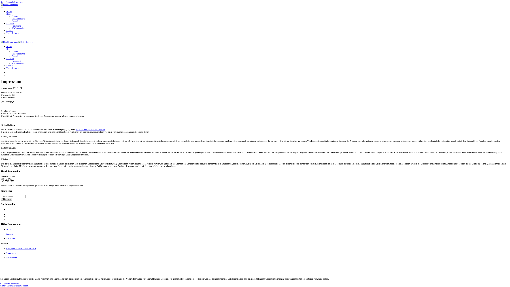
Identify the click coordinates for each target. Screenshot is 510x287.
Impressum (23, 286)
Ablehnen (15, 283)
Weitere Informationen (9, 286)
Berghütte (16, 21)
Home (9, 11)
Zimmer (15, 16)
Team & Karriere (13, 33)
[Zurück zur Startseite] (9, 4)
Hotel (8, 14)
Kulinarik (10, 23)
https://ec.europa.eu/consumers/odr (90, 129)
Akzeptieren (5, 283)
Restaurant (16, 26)
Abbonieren (6, 199)
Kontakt (9, 30)
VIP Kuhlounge (18, 19)
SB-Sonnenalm (18, 28)
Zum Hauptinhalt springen (12, 2)
